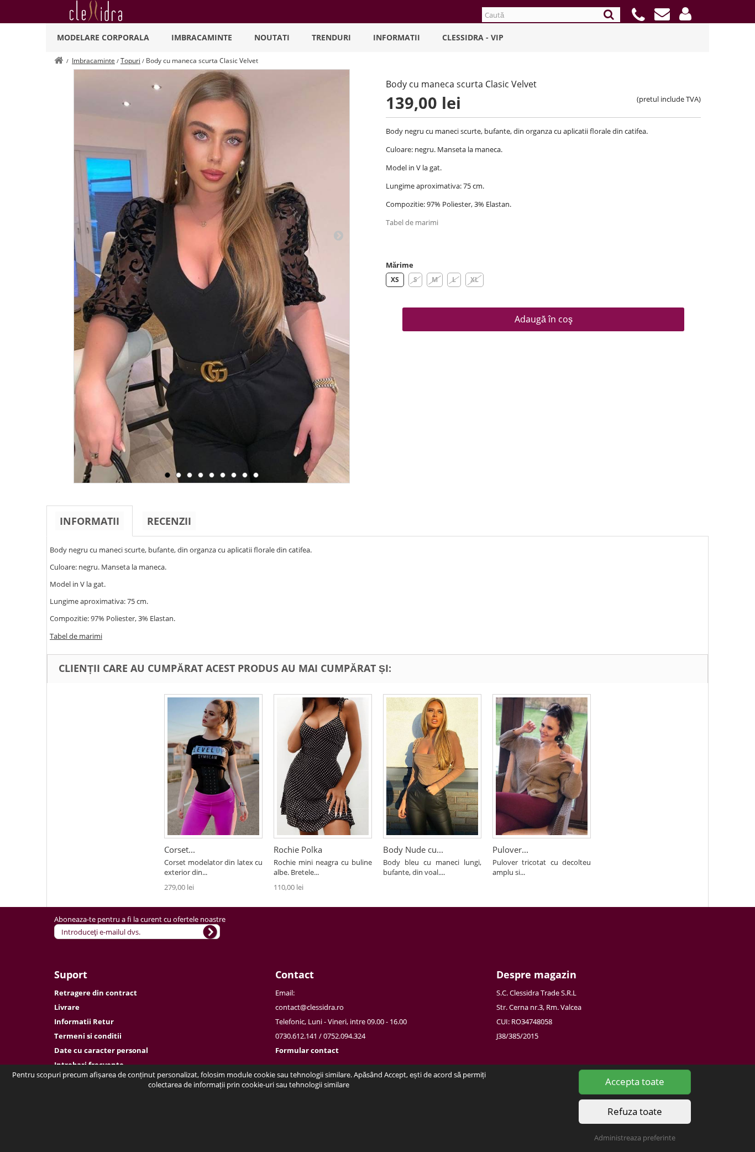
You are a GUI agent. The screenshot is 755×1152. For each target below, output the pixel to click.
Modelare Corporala (103, 37)
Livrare (67, 1007)
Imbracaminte (201, 37)
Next (338, 235)
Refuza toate (634, 1111)
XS (395, 279)
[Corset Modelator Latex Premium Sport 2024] (213, 766)
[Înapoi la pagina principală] (58, 60)
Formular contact (307, 1050)
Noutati (272, 37)
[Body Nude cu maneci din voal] (432, 766)
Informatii (396, 37)
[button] (685, 14)
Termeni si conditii (88, 1036)
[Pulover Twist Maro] (541, 766)
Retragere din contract (95, 993)
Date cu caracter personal (101, 1050)
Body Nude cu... (413, 849)
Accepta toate (634, 1081)
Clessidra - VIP (473, 37)
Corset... (179, 849)
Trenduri (331, 37)
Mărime (399, 265)
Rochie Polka (298, 849)
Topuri (130, 60)
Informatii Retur (84, 1021)
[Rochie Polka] (323, 766)
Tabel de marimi (412, 222)
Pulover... (510, 849)
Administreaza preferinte (634, 1138)
